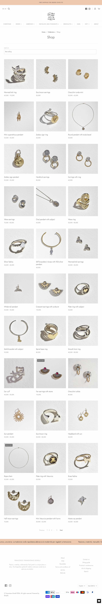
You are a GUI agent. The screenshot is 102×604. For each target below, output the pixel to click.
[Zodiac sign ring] (51, 116)
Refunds (62, 573)
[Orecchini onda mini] (83, 74)
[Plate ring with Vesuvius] (51, 458)
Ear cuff (7, 391)
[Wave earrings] (19, 201)
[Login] (95, 9)
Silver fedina (8, 261)
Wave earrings (9, 219)
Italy (91, 586)
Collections (51, 32)
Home (43, 32)
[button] (4, 9)
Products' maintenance (86, 565)
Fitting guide (86, 562)
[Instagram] (89, 9)
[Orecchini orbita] (83, 373)
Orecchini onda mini (75, 92)
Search (86, 571)
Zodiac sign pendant (11, 177)
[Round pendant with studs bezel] (83, 116)
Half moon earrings (11, 518)
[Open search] (9, 9)
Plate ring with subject (76, 306)
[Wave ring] (83, 201)
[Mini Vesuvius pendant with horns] (51, 500)
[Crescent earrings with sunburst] (51, 288)
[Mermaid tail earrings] (83, 243)
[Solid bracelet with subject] (19, 331)
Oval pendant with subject (45, 219)
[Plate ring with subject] (83, 288)
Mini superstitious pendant (13, 134)
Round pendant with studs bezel (79, 134)
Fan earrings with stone (44, 391)
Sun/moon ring (41, 434)
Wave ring (72, 219)
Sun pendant (8, 434)
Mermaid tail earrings (75, 261)
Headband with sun (75, 434)
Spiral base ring (41, 349)
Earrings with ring (74, 177)
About (96, 24)
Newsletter (62, 564)
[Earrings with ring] (83, 159)
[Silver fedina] (19, 243)
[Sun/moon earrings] (51, 74)
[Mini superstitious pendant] (19, 116)
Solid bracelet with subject (13, 349)
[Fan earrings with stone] (51, 373)
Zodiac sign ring (42, 134)
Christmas (7, 24)
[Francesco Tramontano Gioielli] (51, 16)
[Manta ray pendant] (83, 500)
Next (61, 530)
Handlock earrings (42, 177)
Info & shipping (86, 568)
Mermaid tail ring (10, 92)
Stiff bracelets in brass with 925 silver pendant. (49, 263)
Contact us (86, 559)
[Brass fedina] (83, 458)
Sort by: (6, 48)
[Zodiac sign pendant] (19, 159)
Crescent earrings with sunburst (47, 306)
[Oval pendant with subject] (51, 201)
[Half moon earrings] (19, 500)
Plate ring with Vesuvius (44, 476)
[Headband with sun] (83, 415)
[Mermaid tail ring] (19, 74)
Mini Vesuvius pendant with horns (48, 518)
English (81, 586)
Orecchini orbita (74, 391)
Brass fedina (72, 476)
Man (78, 24)
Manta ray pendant (75, 518)
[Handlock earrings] (51, 159)
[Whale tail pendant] (19, 288)
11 (56, 530)
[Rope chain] (19, 458)
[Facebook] (86, 9)
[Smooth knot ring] (83, 331)
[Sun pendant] (19, 415)
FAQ (62, 561)
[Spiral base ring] (51, 331)
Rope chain (8, 476)
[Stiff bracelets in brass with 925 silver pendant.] (51, 243)
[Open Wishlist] (99, 601)
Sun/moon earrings (43, 92)
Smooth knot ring (74, 349)
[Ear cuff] (19, 373)
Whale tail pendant (11, 306)
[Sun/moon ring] (51, 415)
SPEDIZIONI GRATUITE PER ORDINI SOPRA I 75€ (51, 2)
